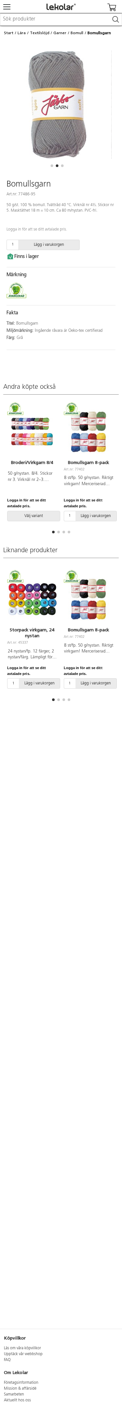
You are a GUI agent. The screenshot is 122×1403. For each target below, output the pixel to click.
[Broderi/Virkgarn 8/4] (32, 431)
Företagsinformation (21, 1383)
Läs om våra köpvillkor (22, 1348)
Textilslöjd (39, 33)
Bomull (77, 33)
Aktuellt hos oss (17, 1400)
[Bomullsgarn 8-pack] (89, 431)
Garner (59, 33)
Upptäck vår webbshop (23, 1354)
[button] (52, 165)
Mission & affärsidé (20, 1389)
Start (8, 33)
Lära (22, 33)
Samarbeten (14, 1394)
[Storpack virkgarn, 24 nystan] (32, 599)
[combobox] (61, 19)
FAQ (7, 1360)
